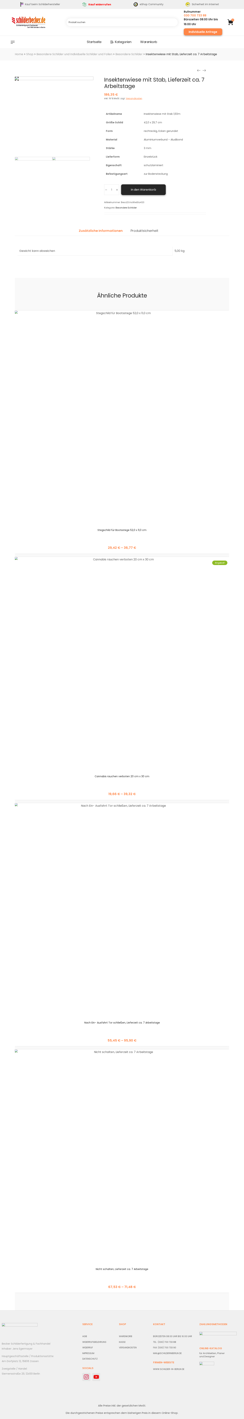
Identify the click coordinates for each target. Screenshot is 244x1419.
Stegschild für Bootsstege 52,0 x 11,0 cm (122, 530)
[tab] (101, 232)
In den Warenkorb (143, 190)
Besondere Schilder (129, 54)
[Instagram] (86, 1377)
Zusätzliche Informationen (101, 231)
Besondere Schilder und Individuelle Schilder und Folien (74, 54)
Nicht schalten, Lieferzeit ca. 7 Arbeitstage (122, 1269)
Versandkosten (134, 98)
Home (19, 54)
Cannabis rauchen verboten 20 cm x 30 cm (122, 776)
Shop (29, 54)
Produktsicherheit (144, 231)
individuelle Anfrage (203, 32)
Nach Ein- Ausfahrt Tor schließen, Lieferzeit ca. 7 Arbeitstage (122, 1022)
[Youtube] (96, 1377)
